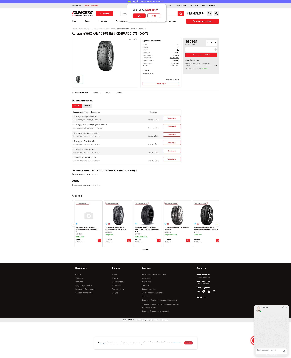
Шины (74, 21)
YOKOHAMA (175, 55)
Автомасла (102, 21)
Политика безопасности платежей (155, 311)
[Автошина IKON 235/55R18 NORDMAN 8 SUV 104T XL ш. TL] (116, 215)
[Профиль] (216, 13)
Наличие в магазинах (80, 93)
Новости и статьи (208, 6)
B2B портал (146, 296)
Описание (96, 93)
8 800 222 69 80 (195, 13)
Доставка (79, 278)
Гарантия (79, 282)
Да (139, 15)
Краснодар (76, 6)
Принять (188, 343)
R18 (178, 50)
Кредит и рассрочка (83, 285)
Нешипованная (174, 58)
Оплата (78, 274)
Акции (170, 6)
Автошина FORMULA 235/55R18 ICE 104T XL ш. (174, 229)
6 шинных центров (91, 6)
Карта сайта (202, 297)
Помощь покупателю (84, 293)
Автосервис (171, 21)
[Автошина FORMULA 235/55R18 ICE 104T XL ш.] (175, 215)
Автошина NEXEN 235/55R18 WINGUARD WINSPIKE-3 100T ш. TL (204, 229)
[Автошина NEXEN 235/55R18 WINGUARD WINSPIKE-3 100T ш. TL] (204, 215)
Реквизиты (146, 282)
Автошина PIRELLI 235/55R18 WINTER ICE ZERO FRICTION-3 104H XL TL (145, 229)
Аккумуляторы (118, 282)
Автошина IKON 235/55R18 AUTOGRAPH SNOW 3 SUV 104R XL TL (85, 229)
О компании (194, 6)
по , (196, 68)
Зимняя (176, 52)
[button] (73, 224)
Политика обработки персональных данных (160, 300)
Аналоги (119, 93)
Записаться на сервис (202, 21)
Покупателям (181, 6)
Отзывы (108, 93)
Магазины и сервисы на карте (154, 274)
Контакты (146, 285)
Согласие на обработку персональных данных (160, 304)
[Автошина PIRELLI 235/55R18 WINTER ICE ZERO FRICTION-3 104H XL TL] (145, 215)
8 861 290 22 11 (203, 281)
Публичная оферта (149, 307)
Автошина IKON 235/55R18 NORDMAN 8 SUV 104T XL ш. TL (113, 229)
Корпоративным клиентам (152, 293)
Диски (87, 21)
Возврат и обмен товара (85, 289)
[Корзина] (209, 13)
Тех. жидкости (121, 21)
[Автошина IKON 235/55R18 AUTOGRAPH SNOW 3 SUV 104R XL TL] (86, 215)
